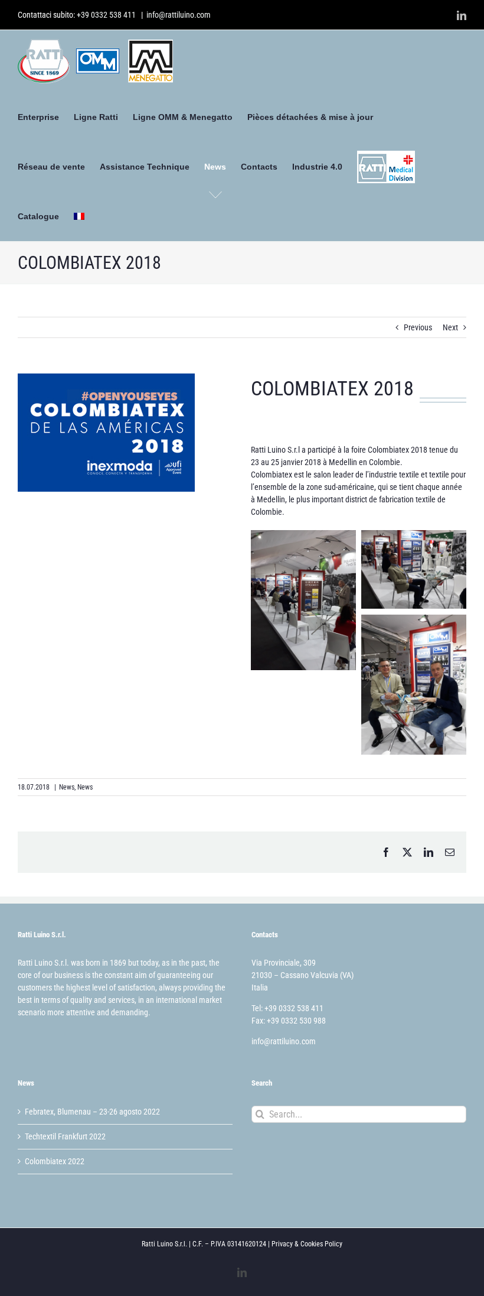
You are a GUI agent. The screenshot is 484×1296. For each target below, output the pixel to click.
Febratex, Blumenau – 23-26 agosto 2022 (92, 1111)
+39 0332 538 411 (106, 15)
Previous (418, 327)
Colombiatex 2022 (54, 1161)
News (66, 787)
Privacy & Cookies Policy (307, 1244)
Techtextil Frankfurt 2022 (65, 1136)
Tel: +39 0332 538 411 (287, 1008)
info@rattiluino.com (178, 15)
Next (450, 327)
